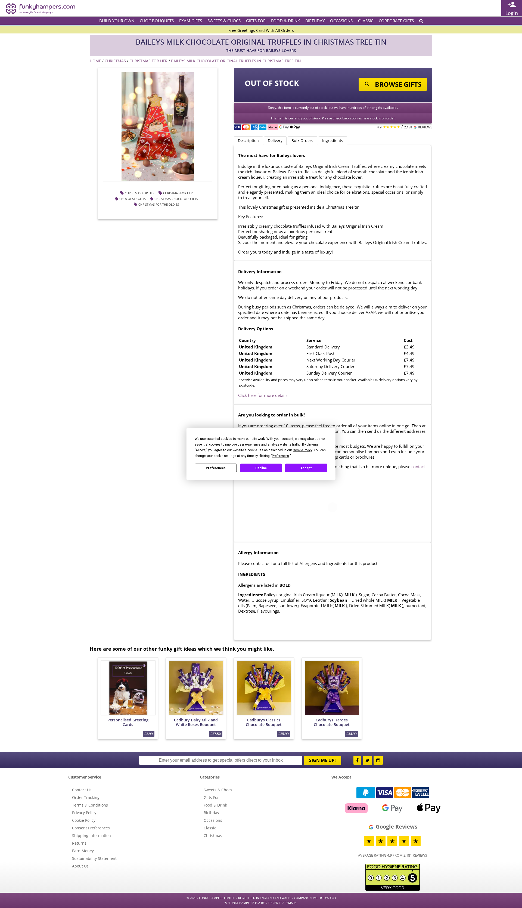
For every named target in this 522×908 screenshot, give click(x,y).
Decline (261, 468)
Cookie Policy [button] (302, 450)
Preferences (216, 468)
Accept (306, 468)
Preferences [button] (280, 456)
